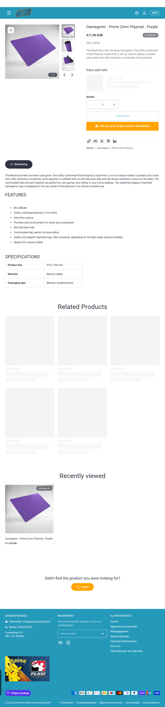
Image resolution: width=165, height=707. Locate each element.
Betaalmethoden (119, 636)
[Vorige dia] (64, 75)
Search (114, 621)
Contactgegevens (151, 702)
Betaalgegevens (119, 631)
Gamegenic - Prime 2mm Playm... (116, 148)
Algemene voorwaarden (123, 626)
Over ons (115, 646)
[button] (137, 13)
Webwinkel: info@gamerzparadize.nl (29, 621)
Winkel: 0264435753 (20, 627)
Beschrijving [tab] (21, 164)
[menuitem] (135, 621)
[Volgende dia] (72, 75)
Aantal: (90, 96)
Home (89, 148)
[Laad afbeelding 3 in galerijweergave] (68, 59)
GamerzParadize (22, 702)
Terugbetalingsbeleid (86, 702)
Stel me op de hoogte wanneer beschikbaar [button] (125, 126)
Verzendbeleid (133, 702)
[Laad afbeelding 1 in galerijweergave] (68, 31)
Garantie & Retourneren (123, 641)
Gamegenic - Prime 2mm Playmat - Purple (29, 538)
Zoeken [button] (85, 587)
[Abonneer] (102, 633)
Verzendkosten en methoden (126, 651)
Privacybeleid (66, 702)
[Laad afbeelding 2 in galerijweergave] (68, 45)
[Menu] (9, 13)
